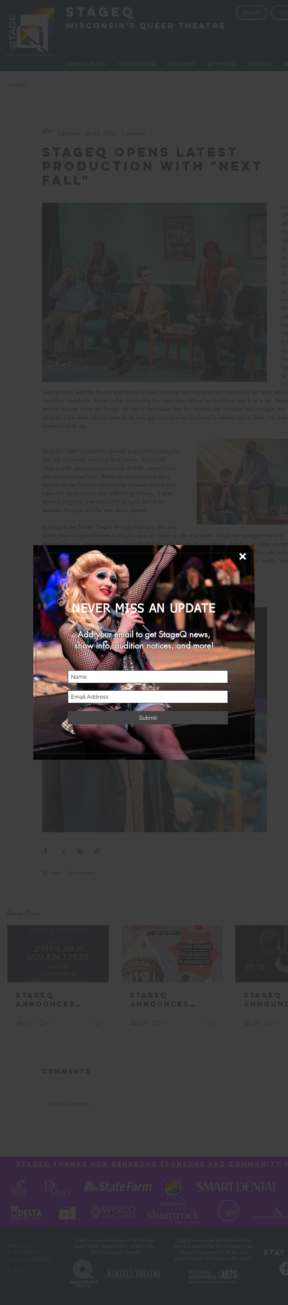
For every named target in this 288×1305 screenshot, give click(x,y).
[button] (242, 556)
